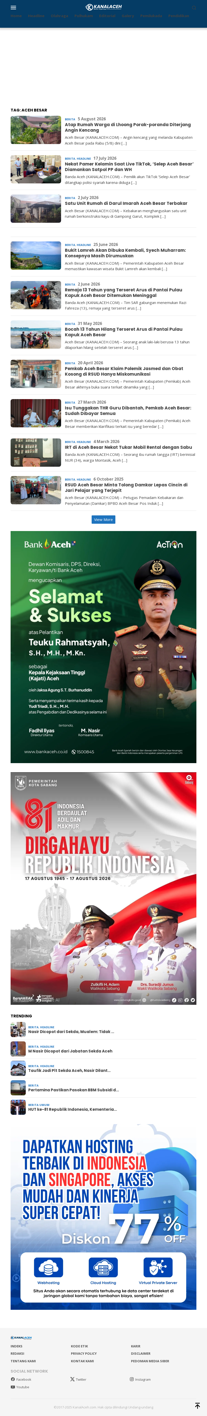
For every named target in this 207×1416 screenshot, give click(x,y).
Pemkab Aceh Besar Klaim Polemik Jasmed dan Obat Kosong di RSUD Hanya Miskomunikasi (124, 371)
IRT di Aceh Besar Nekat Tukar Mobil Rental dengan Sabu (128, 447)
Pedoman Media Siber (150, 1361)
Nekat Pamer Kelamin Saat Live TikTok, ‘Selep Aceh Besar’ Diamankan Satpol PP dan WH (129, 167)
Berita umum (38, 1105)
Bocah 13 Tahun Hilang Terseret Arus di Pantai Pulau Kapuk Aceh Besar (124, 332)
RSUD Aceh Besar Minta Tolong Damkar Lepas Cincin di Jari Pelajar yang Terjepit (126, 487)
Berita (70, 119)
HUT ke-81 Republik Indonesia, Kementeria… (72, 1109)
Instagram (143, 1379)
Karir (135, 1346)
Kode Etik (79, 1346)
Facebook (23, 1379)
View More (103, 519)
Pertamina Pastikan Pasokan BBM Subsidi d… (73, 1090)
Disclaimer (140, 1353)
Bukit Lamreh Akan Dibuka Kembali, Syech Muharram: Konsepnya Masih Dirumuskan (125, 253)
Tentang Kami (23, 1361)
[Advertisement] (103, 65)
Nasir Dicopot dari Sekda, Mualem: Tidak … (71, 1032)
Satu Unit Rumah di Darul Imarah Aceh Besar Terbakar (126, 203)
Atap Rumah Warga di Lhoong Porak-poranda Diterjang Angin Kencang (128, 127)
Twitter (81, 1379)
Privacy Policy (84, 1353)
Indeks (16, 1346)
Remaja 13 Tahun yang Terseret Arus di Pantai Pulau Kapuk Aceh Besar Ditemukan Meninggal (123, 292)
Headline (84, 158)
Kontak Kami (82, 1361)
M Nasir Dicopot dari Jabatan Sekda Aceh (70, 1051)
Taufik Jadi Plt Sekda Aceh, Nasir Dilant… (69, 1070)
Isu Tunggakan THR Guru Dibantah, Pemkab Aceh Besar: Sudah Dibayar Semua (128, 411)
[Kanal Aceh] (103, 6)
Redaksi (17, 1353)
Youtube (22, 1387)
